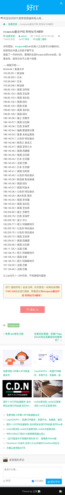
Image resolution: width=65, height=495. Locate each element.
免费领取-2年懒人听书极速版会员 (22, 414)
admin (24, 36)
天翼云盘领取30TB (15, 447)
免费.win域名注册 (14, 333)
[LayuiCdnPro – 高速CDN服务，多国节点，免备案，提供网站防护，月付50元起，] (48, 357)
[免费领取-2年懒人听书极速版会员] (17, 357)
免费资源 (12, 24)
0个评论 (25, 39)
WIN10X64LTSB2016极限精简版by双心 (25, 433)
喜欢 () (34, 309)
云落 (35, 491)
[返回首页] (4, 24)
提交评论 (55, 481)
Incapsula (20, 46)
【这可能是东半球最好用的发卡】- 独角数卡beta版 (31, 438)
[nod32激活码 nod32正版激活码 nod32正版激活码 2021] (48, 388)
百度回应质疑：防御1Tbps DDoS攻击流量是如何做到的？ (48, 337)
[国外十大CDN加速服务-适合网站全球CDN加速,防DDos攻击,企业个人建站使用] (17, 388)
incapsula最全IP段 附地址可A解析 (23, 31)
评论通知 (39, 480)
